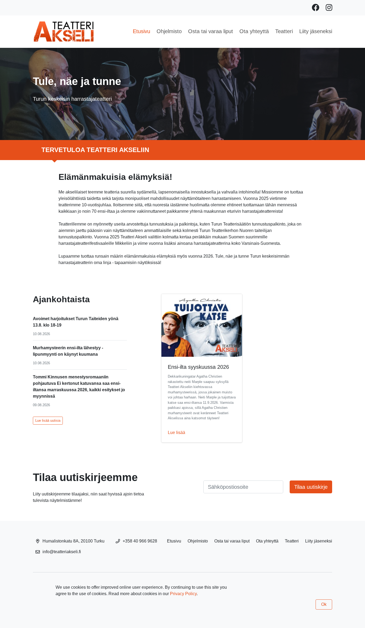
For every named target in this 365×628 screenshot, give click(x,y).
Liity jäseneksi (315, 31)
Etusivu (141, 31)
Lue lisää (176, 432)
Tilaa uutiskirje (311, 487)
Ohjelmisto (169, 31)
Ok (324, 604)
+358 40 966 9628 (140, 541)
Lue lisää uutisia (47, 420)
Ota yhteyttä (254, 31)
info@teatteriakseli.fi (61, 551)
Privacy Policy (183, 593)
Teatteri (284, 31)
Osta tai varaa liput (210, 31)
